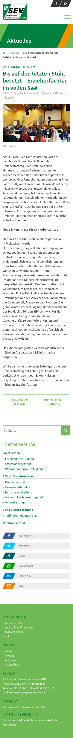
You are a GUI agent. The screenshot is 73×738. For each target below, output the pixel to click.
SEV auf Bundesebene (18, 509)
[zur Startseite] (15, 12)
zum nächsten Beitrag (53, 402)
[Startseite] (4, 52)
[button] (67, 17)
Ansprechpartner (14, 631)
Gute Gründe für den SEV (19, 627)
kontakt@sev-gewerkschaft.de (27, 692)
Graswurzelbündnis (18, 487)
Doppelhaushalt (15, 482)
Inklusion (9, 97)
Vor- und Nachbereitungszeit (24, 497)
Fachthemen (28, 93)
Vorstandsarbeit (14, 523)
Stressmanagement (18, 463)
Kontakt (9, 655)
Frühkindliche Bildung (51, 93)
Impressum (10, 660)
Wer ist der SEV (13, 623)
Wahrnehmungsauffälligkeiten (25, 469)
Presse (8, 651)
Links (7, 636)
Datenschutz (12, 664)
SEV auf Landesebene (18, 476)
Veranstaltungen (16, 502)
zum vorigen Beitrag (21, 402)
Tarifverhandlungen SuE (21, 515)
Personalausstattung (18, 492)
